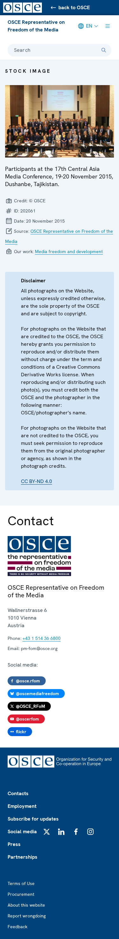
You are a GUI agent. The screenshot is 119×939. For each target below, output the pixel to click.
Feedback (17, 926)
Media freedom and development (69, 251)
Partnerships (22, 857)
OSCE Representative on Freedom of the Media (36, 26)
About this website (26, 905)
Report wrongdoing (27, 916)
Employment (22, 806)
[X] (46, 831)
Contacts (18, 793)
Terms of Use (21, 883)
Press (14, 844)
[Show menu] (107, 26)
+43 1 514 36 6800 (42, 638)
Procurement (21, 894)
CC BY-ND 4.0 (36, 481)
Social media (22, 831)
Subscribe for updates (33, 818)
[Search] (103, 50)
